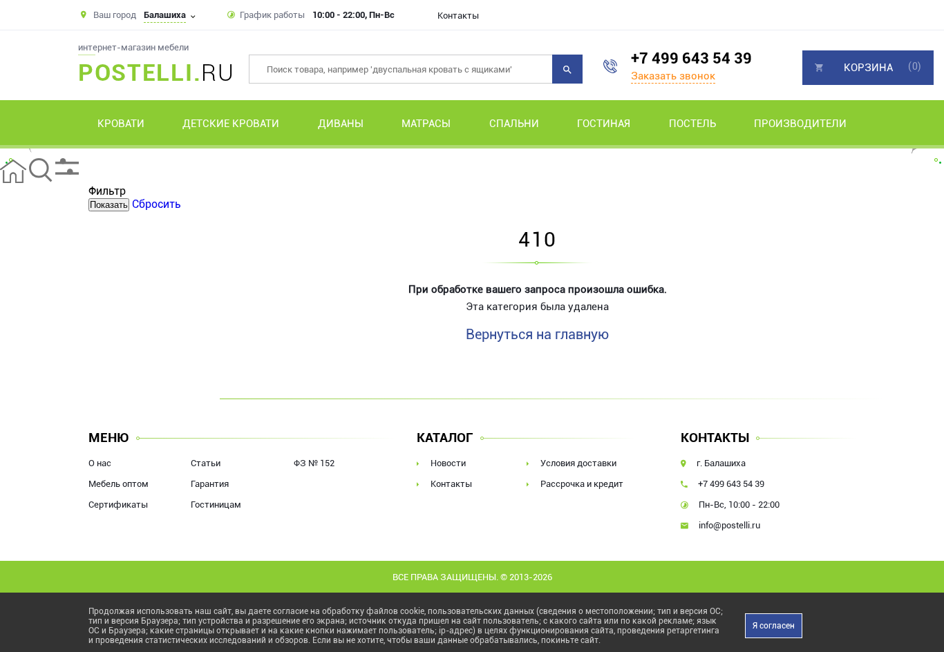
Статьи (205, 463)
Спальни (514, 123)
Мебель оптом (118, 484)
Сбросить (156, 204)
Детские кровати (230, 123)
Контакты (458, 15)
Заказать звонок (673, 76)
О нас (99, 463)
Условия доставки (578, 463)
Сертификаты (118, 504)
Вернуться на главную (537, 334)
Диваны (341, 123)
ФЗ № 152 (314, 463)
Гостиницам (216, 504)
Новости (448, 463)
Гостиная (603, 123)
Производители (800, 123)
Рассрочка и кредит (581, 484)
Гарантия (210, 484)
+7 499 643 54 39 (691, 58)
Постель (692, 123)
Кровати (120, 123)
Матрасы (426, 123)
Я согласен (774, 626)
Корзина (868, 67)
